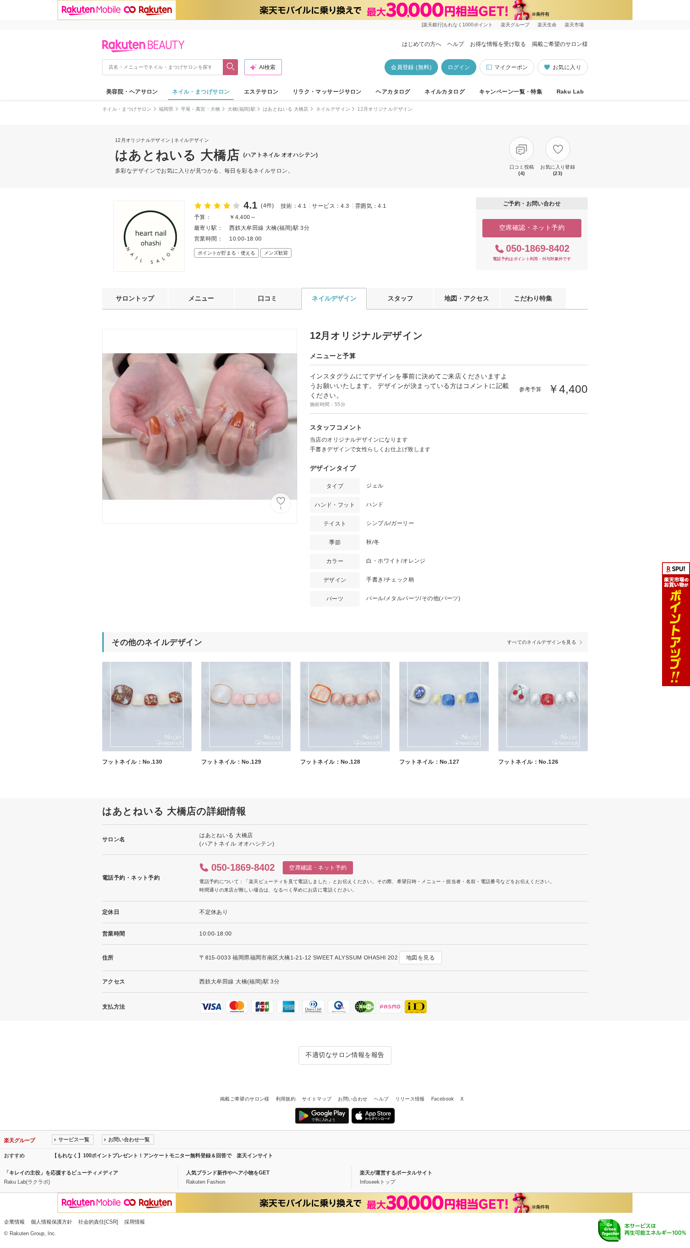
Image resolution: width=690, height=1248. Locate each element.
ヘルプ (455, 44)
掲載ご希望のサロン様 (560, 44)
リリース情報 (410, 1099)
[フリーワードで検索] (230, 67)
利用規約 (285, 1099)
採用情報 (134, 1222)
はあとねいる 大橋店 (286, 109)
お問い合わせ (352, 1099)
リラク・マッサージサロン (327, 91)
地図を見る (420, 957)
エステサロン (261, 91)
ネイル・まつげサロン (201, 91)
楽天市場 (574, 25)
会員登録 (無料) (411, 67)
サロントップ (135, 298)
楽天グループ (515, 25)
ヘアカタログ (393, 91)
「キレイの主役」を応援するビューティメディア (61, 1173)
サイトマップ (316, 1099)
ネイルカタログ (444, 91)
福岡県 (166, 109)
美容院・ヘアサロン (132, 91)
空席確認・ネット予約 (532, 227)
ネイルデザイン (333, 109)
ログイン (459, 67)
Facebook (442, 1099)
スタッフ (400, 298)
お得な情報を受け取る (498, 44)
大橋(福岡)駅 (242, 109)
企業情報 (14, 1222)
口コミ (267, 298)
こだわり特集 (533, 298)
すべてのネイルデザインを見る (541, 642)
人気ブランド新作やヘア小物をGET (228, 1173)
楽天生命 (547, 25)
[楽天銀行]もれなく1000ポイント (457, 25)
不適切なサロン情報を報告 (345, 1054)
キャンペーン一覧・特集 (511, 91)
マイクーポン (511, 67)
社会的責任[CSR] (98, 1222)
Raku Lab (570, 91)
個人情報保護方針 (51, 1222)
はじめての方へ (421, 44)
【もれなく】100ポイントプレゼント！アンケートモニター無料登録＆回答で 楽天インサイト (162, 1155)
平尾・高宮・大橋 (200, 109)
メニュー (201, 298)
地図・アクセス (466, 298)
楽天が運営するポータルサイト (396, 1173)
